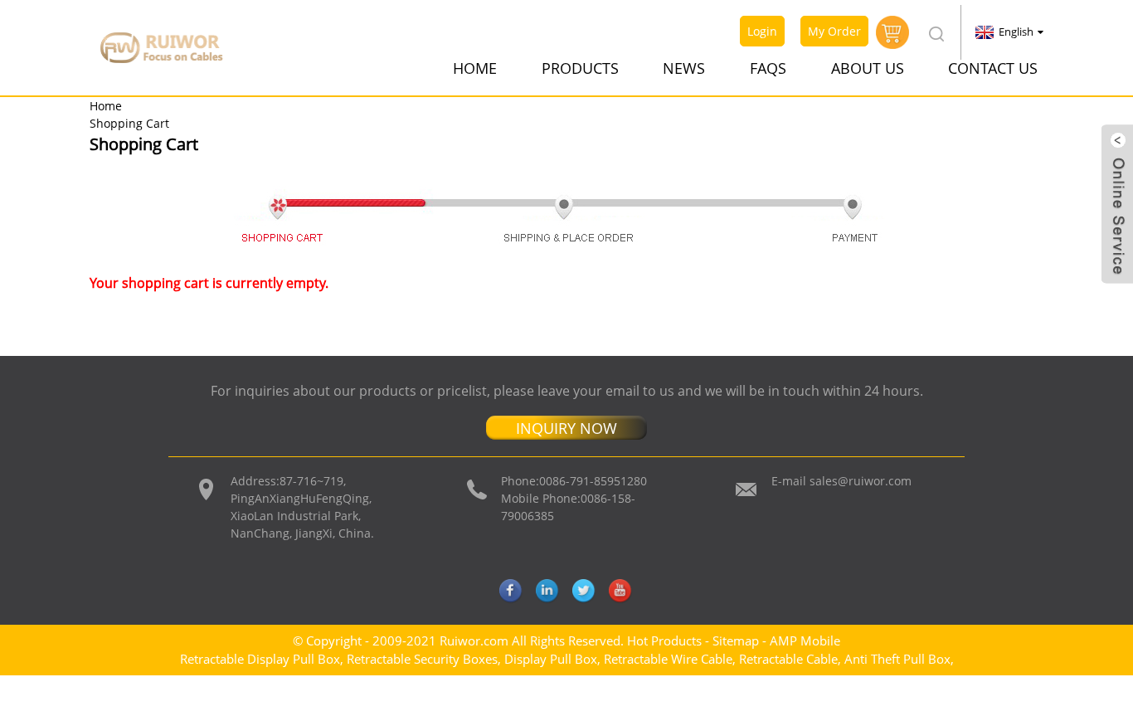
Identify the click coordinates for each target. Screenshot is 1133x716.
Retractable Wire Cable (668, 658)
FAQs (768, 68)
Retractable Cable (788, 658)
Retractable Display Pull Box (260, 658)
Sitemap (735, 640)
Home (475, 68)
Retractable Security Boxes (422, 658)
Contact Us (993, 68)
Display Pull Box (550, 658)
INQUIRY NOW (566, 428)
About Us (867, 68)
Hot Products (664, 640)
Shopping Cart (129, 123)
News (684, 68)
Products (580, 68)
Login (762, 31)
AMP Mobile (805, 640)
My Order (834, 31)
